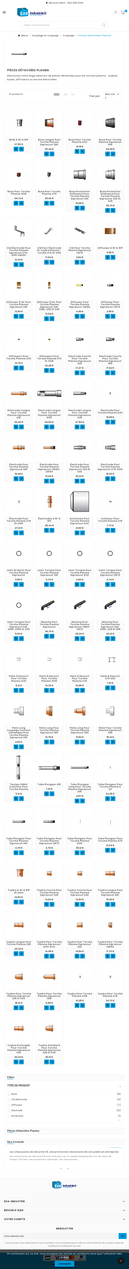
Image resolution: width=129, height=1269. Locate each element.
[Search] (103, 25)
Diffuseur (66, 1104)
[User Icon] (116, 12)
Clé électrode (66, 1099)
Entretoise (66, 1115)
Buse (66, 1094)
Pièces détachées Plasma (23, 1130)
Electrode (66, 1110)
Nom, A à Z (112, 95)
